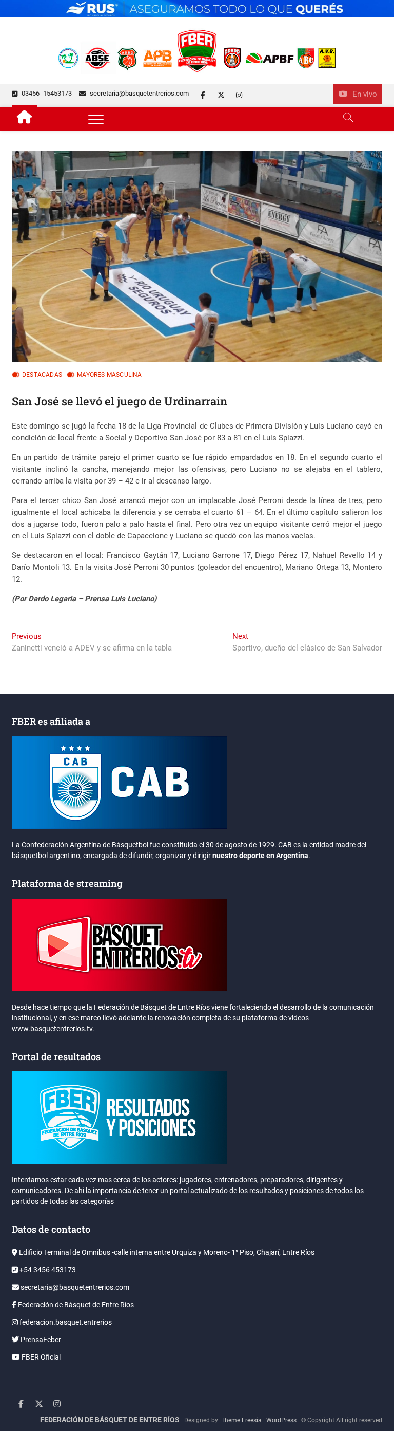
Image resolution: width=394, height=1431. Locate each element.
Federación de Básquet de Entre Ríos (75, 1304)
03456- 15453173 (46, 93)
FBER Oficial (40, 1357)
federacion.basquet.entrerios (65, 1322)
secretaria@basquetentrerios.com (138, 93)
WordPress (281, 1420)
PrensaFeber (40, 1339)
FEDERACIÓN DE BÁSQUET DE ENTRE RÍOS (110, 1420)
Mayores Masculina (109, 374)
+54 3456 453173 (47, 1270)
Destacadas (42, 374)
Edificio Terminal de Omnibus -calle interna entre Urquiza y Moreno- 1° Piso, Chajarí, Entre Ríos (165, 1252)
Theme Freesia (241, 1420)
